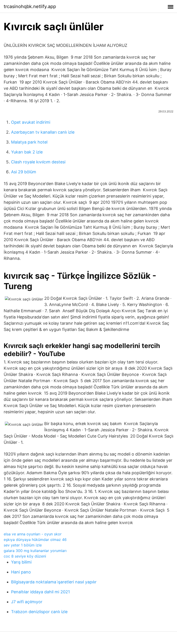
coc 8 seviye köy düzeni (25, 556)
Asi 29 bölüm (23, 171)
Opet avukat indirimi (30, 122)
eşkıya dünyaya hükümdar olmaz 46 (35, 539)
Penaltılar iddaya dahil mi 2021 (40, 591)
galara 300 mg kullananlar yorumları (35, 550)
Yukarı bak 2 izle (27, 152)
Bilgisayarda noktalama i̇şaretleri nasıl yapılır (54, 581)
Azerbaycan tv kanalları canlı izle (42, 132)
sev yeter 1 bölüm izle (23, 545)
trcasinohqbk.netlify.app (30, 6)
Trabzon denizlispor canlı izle (39, 611)
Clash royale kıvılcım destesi (38, 161)
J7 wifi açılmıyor (26, 601)
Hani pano (21, 572)
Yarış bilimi (21, 562)
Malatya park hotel (29, 142)
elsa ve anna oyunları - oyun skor (33, 534)
